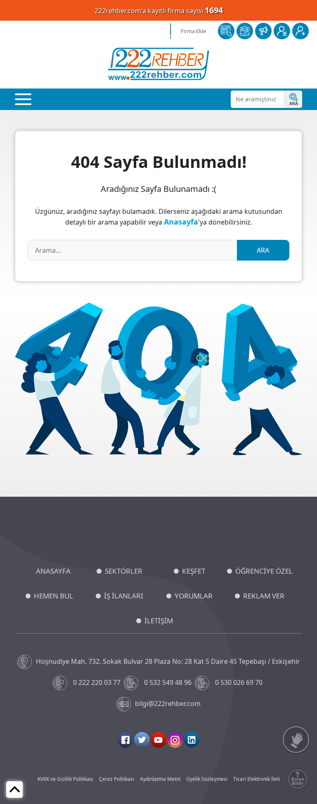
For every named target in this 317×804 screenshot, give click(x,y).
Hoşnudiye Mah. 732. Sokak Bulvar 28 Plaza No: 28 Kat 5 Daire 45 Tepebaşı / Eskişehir (168, 661)
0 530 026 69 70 (238, 682)
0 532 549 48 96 (167, 682)
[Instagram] (175, 740)
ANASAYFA (53, 571)
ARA (263, 250)
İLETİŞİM (158, 620)
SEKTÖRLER (123, 571)
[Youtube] (158, 740)
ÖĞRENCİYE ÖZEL (264, 571)
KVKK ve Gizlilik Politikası (65, 778)
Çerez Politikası (116, 778)
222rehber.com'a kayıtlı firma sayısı (159, 10)
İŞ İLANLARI (123, 596)
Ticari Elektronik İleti (256, 778)
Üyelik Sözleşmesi (206, 778)
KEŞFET (193, 571)
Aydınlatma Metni (160, 778)
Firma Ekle (193, 31)
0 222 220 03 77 (96, 682)
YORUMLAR (194, 596)
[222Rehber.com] (158, 63)
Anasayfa (181, 222)
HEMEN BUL (53, 596)
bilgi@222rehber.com (168, 703)
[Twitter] (142, 739)
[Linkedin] (191, 739)
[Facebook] (125, 740)
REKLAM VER (263, 596)
